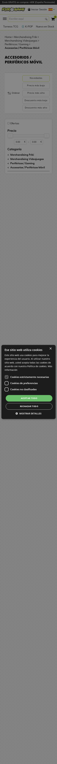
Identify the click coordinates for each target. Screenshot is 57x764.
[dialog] (28, 382)
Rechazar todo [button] (29, 406)
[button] (28, 413)
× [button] (50, 348)
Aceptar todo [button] (29, 398)
